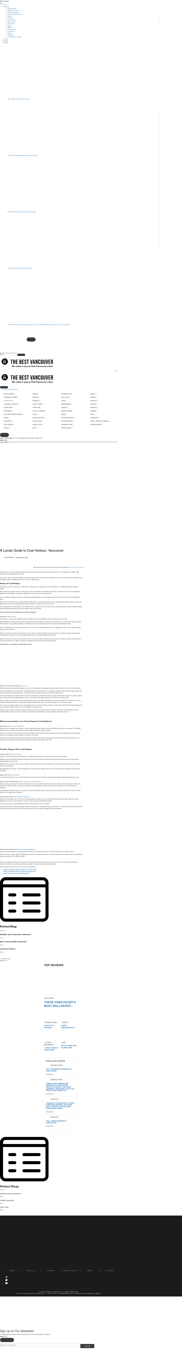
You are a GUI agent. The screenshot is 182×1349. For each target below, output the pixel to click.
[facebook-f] (6, 1278)
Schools (93, 401)
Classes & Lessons (11, 404)
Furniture (36, 407)
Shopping (93, 407)
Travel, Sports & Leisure (99, 421)
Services (93, 404)
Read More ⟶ (50, 1074)
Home (5, 5)
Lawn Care (4, 1207)
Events (6, 41)
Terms (90, 1270)
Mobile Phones (66, 411)
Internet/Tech (66, 394)
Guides (6, 39)
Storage (93, 411)
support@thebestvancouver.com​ (30, 1293)
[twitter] (6, 1281)
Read (1, 938)
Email (2, 1336)
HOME (11, 1270)
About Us (31, 1270)
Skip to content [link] (4, 1)
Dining (6, 418)
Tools (92, 414)
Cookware (7, 411)
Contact (51, 1270)
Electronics (8, 424)
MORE (6, 43)
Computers (8, 407)
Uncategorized (96, 424)
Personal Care (66, 424)
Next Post (3, 961)
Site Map (109, 1270)
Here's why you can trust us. (75, 567)
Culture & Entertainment (13, 414)
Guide (35, 414)
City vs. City (8, 401)
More (63, 414)
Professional (66, 428)
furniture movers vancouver (10, 1193)
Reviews (93, 397)
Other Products (67, 418)
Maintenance (66, 404)
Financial (36, 401)
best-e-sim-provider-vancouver (13, 942)
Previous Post (5, 959)
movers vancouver (7, 1200)
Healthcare (37, 421)
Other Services (67, 421)
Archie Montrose (9, 557)
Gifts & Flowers (39, 411)
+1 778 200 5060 (51, 1293)
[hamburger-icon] (1, 3)
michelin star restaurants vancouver (15, 934)
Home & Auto (37, 424)
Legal (63, 401)
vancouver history (7, 949)
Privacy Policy (70, 1270)
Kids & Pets (65, 397)
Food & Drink (37, 404)
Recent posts (9, 438)
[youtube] (6, 1284)
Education (7, 421)
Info (34, 428)
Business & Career (10, 397)
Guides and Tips (38, 418)
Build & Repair (9, 394)
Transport (94, 418)
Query (92, 394)
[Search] (21, 355)
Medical (64, 407)
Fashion (35, 397)
